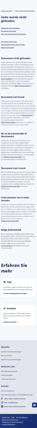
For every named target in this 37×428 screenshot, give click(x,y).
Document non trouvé (9, 42)
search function (26, 115)
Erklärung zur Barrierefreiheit (12, 422)
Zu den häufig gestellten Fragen (15, 293)
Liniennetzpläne (7, 375)
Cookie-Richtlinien (8, 424)
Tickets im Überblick (8, 379)
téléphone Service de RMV (10, 186)
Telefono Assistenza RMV (10, 221)
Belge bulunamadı (7, 48)
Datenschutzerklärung (10, 420)
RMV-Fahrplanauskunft (9, 371)
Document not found (8, 31)
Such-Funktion (6, 79)
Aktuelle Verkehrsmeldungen (11, 352)
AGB (12, 417)
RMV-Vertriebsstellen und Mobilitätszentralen (17, 395)
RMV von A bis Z (6, 356)
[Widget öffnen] (34, 405)
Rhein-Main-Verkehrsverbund (14, 399)
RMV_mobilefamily (11, 403)
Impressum (6, 417)
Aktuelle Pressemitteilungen (11, 359)
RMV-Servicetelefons (22, 86)
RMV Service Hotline (8, 122)
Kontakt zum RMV (10, 322)
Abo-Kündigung (21, 417)
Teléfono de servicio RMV (13, 157)
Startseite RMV (6, 11)
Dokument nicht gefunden (10, 28)
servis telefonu (6, 246)
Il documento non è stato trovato (13, 45)
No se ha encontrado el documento (13, 34)
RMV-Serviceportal (7, 391)
